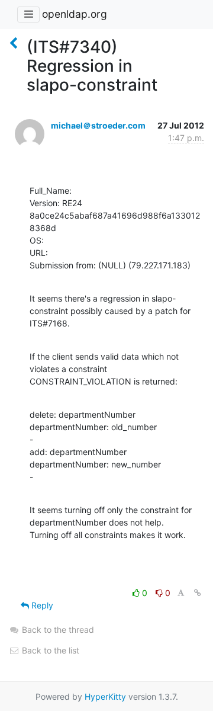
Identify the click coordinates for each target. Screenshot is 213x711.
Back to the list (49, 650)
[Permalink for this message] (197, 592)
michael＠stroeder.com (98, 125)
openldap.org (74, 14)
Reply (41, 605)
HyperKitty (105, 696)
